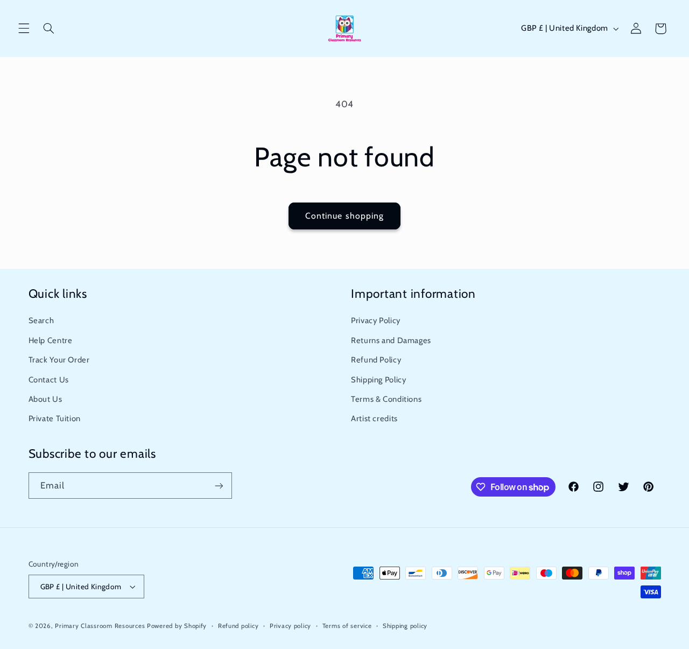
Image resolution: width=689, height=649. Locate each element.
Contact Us (49, 380)
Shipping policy (405, 626)
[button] (23, 28)
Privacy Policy (375, 320)
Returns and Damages (391, 340)
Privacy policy (290, 626)
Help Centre (51, 340)
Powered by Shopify (177, 626)
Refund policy (238, 626)
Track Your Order (59, 360)
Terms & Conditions (386, 399)
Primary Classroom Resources (100, 626)
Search (41, 320)
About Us (45, 399)
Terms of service (347, 626)
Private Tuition (55, 418)
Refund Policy (376, 360)
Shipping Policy (378, 380)
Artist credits (374, 418)
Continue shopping (344, 216)
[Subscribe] (218, 485)
